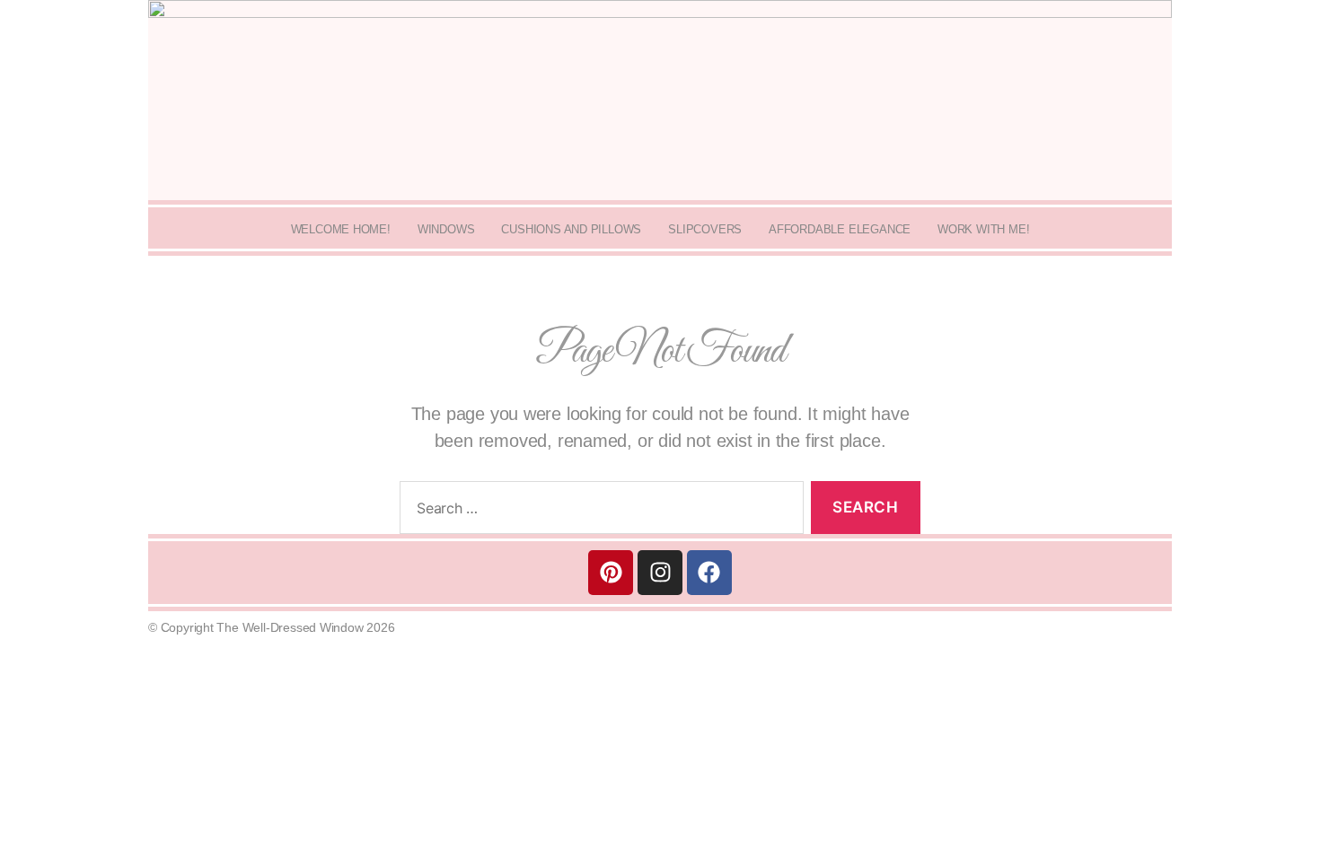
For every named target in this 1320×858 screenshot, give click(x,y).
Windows (446, 229)
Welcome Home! (341, 229)
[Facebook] (709, 572)
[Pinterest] (610, 572)
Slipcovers (705, 229)
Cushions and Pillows (571, 229)
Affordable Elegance (840, 229)
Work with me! (983, 229)
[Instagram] (660, 572)
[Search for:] (598, 511)
